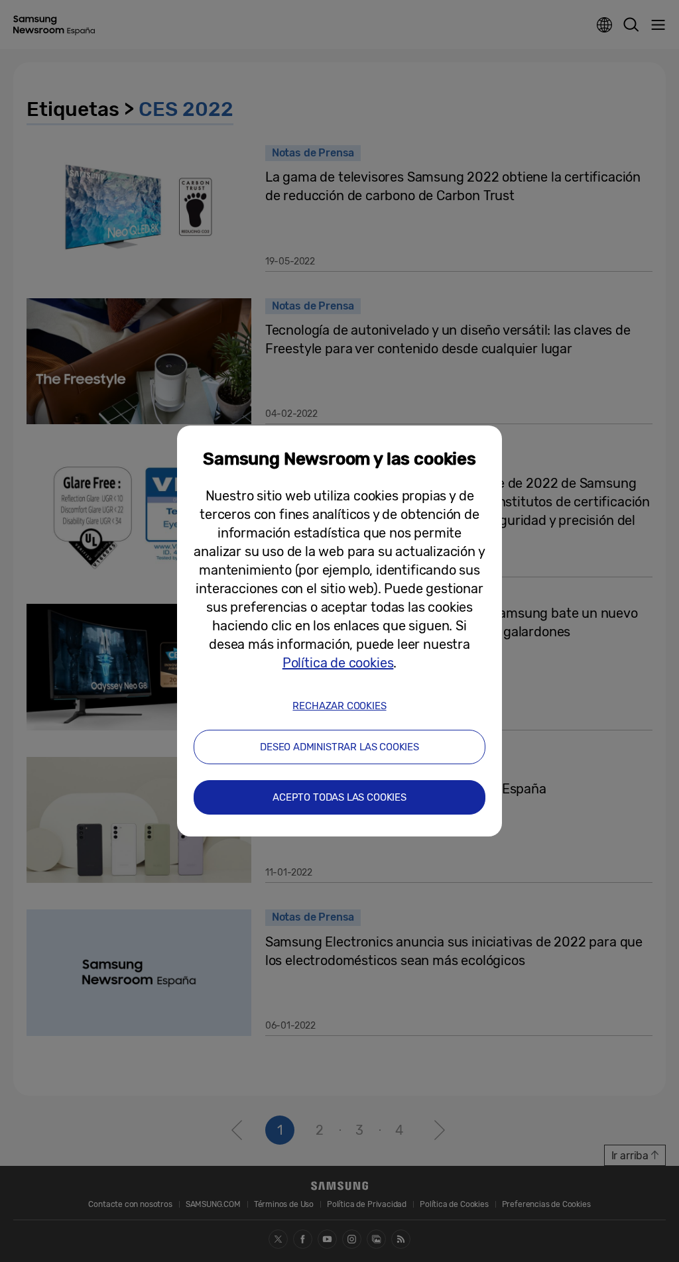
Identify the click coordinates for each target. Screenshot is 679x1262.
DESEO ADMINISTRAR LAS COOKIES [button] (339, 747)
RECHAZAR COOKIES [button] (339, 706)
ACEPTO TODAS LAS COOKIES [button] (339, 797)
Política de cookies (338, 663)
